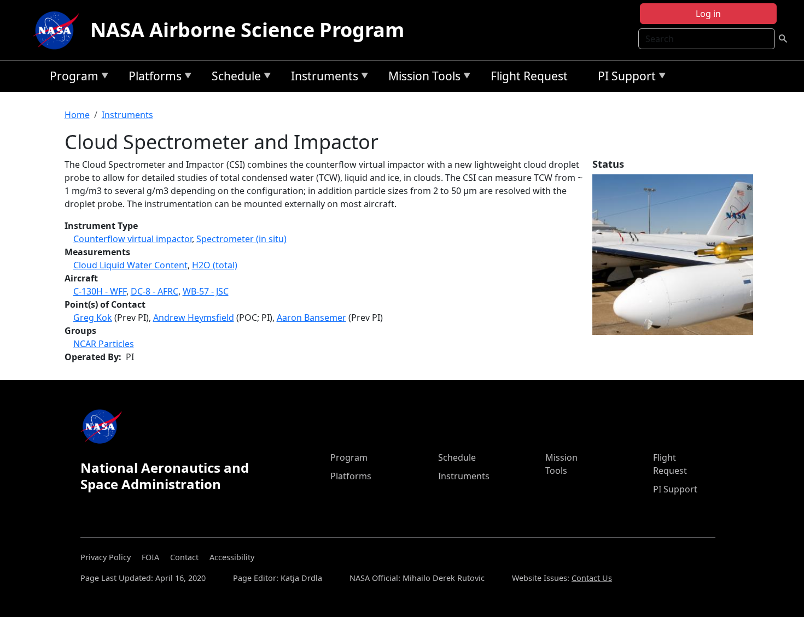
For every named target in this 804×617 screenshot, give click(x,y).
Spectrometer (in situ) (241, 239)
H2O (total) (214, 265)
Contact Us (592, 578)
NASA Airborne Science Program (247, 29)
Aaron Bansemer (311, 318)
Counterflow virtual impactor (132, 239)
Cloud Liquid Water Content (130, 265)
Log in (708, 14)
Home (77, 115)
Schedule (233, 77)
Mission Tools (422, 77)
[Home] (58, 30)
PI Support (624, 77)
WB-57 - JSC (206, 291)
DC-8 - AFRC (154, 291)
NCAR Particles (103, 344)
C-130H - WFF (99, 291)
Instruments (322, 77)
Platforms (152, 77)
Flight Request (529, 76)
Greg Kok (92, 318)
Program (71, 77)
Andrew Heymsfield (193, 318)
